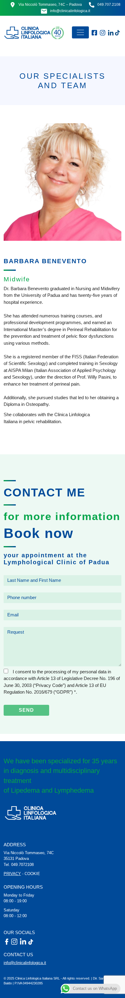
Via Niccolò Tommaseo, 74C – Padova (50, 4)
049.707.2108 (108, 4)
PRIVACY (12, 873)
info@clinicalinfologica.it (70, 11)
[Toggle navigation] (80, 32)
